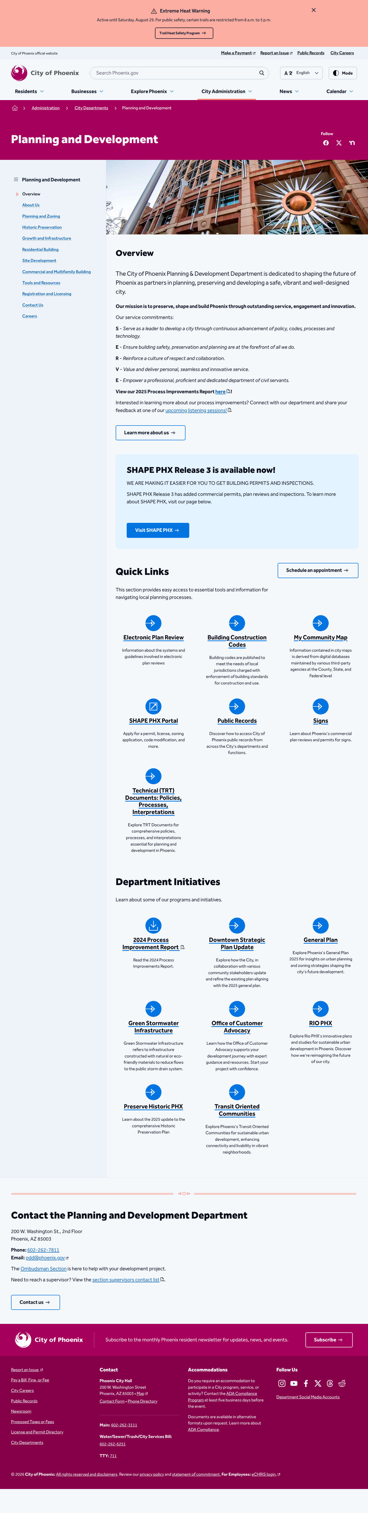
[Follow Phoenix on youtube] (293, 1383)
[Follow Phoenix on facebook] (305, 1383)
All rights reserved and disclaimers (86, 1474)
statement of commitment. (196, 1474)
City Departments (27, 1443)
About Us (31, 205)
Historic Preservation (42, 227)
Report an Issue (25, 1370)
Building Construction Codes (237, 641)
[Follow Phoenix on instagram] (281, 1383)
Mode (347, 73)
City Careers (22, 1391)
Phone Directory (142, 1401)
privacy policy (152, 1474)
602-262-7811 (43, 1250)
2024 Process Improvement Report (151, 944)
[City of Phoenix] (45, 73)
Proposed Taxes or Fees (32, 1422)
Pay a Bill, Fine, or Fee (30, 1380)
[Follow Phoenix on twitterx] (317, 1383)
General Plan (321, 940)
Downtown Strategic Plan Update (237, 943)
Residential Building (40, 249)
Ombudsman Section (44, 1269)
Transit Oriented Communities (237, 1110)
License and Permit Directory (37, 1432)
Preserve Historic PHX (153, 1106)
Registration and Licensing (46, 294)
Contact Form (112, 1401)
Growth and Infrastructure (46, 238)
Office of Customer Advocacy (237, 1027)
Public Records (237, 721)
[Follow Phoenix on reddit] (341, 1383)
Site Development (39, 260)
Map (140, 1393)
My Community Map (320, 637)
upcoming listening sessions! (196, 410)
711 (113, 1456)
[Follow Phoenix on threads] (329, 1383)
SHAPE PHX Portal (153, 721)
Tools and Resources (41, 283)
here (220, 392)
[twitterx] (339, 143)
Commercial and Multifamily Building (56, 272)
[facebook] (326, 143)
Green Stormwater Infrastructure (153, 1027)
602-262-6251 (113, 1444)
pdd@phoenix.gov (45, 1258)
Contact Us (32, 305)
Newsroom (21, 1411)
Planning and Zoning (41, 216)
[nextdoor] (352, 143)
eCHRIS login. (264, 1474)
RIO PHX (320, 1023)
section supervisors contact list (125, 1280)
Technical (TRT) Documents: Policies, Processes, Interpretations (153, 801)
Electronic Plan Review (153, 637)
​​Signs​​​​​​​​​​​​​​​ (320, 721)
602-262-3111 (124, 1425)
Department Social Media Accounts (308, 1397)
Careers (29, 316)
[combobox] (179, 73)
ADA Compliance (203, 1429)
